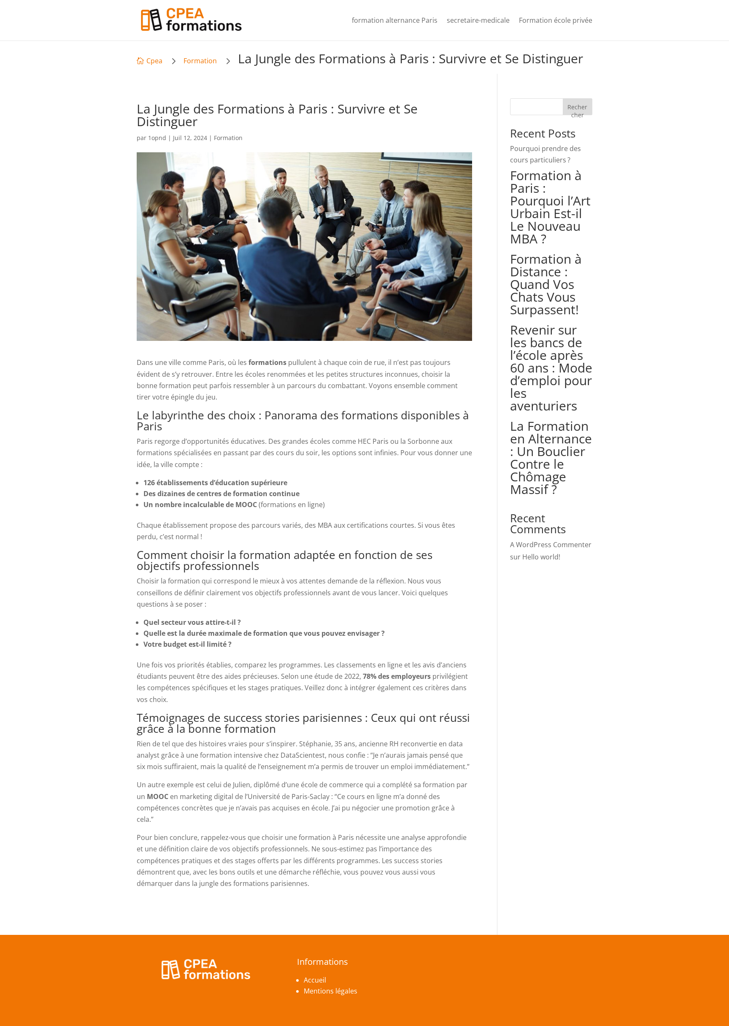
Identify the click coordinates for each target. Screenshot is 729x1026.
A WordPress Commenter (550, 544)
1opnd (157, 138)
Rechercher (577, 109)
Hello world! (541, 557)
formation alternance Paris (394, 20)
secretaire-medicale (478, 20)
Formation (200, 60)
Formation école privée (555, 20)
